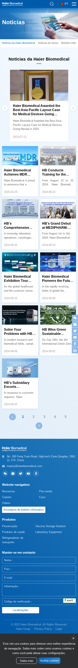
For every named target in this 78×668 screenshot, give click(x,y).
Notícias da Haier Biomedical (18, 43)
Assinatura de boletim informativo (24, 509)
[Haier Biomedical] (12, 4)
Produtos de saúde (13, 532)
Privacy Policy (43, 628)
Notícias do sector (48, 43)
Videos (6, 503)
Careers (6, 497)
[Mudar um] (69, 600)
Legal (59, 628)
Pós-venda (45, 491)
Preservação (9, 526)
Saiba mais (26, 660)
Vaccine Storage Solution (50, 526)
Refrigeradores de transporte (12, 540)
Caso (42, 497)
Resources (8, 491)
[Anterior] (12, 417)
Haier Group (23, 628)
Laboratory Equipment (48, 532)
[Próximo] (39, 425)
